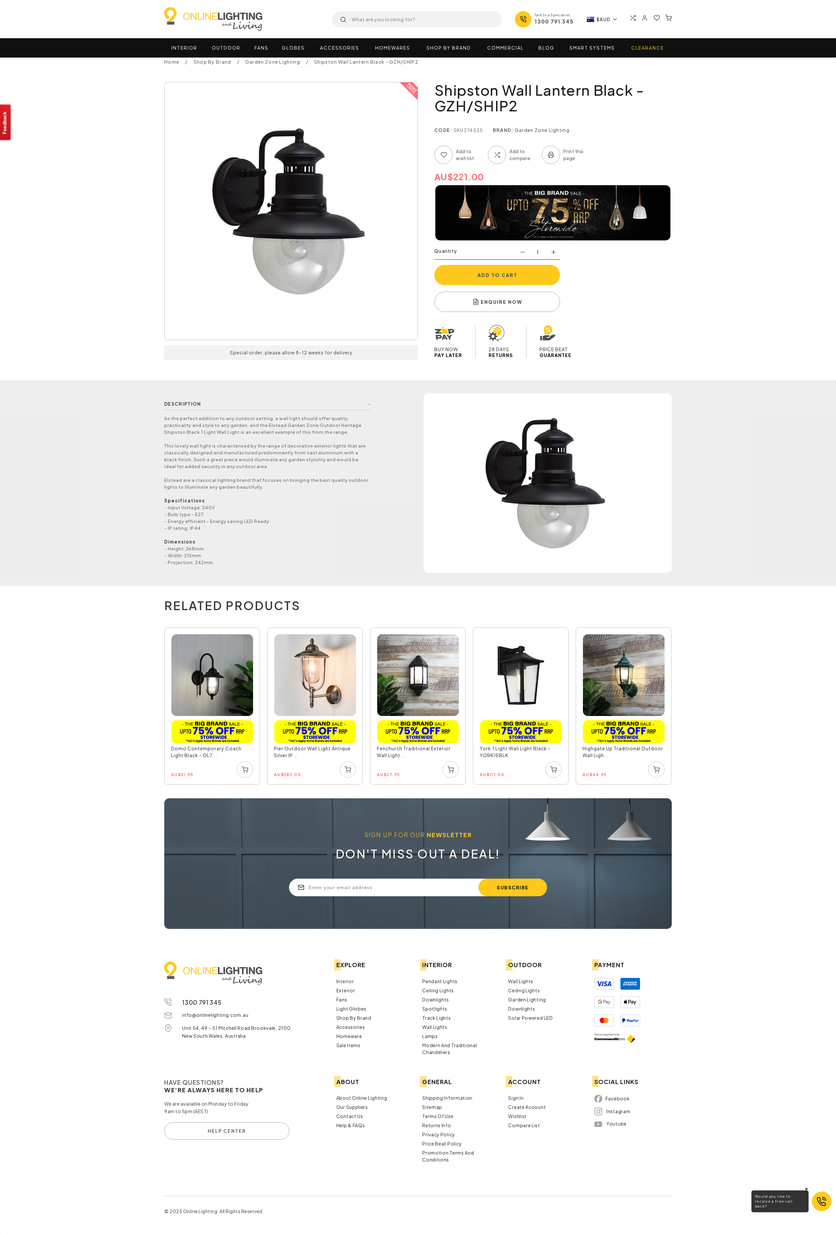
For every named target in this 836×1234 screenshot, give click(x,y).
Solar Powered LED (530, 1018)
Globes (293, 48)
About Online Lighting (361, 1098)
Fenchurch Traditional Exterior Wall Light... (414, 751)
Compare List (524, 1125)
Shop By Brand (353, 1018)
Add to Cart (497, 275)
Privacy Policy (438, 1134)
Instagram (618, 1111)
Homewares (392, 48)
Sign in (515, 1098)
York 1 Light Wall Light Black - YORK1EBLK (515, 751)
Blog (547, 48)
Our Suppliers (352, 1107)
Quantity (445, 251)
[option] (212, 706)
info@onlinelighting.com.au (215, 1015)
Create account (527, 1107)
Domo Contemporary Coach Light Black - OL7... (206, 751)
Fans (261, 48)
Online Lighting (213, 19)
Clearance (647, 48)
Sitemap (432, 1107)
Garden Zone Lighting (542, 130)
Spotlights (434, 1009)
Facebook (617, 1098)
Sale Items (348, 1045)
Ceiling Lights (438, 990)
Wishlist (517, 1116)
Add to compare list (497, 155)
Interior (184, 48)
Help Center (227, 1131)
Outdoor (226, 48)
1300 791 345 (554, 21)
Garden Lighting (527, 999)
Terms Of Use (437, 1116)
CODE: (443, 130)
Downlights (435, 999)
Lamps (430, 1036)
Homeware (349, 1036)
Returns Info (436, 1125)
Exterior (345, 990)
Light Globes (351, 1009)
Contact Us (349, 1116)
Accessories (339, 48)
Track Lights (436, 1018)
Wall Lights (434, 1027)
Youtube (616, 1124)
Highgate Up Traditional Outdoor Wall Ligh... (623, 751)
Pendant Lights (440, 981)
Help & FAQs (350, 1125)
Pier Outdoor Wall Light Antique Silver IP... (312, 751)
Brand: (503, 130)
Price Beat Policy (442, 1143)
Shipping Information (447, 1098)
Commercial (505, 48)
